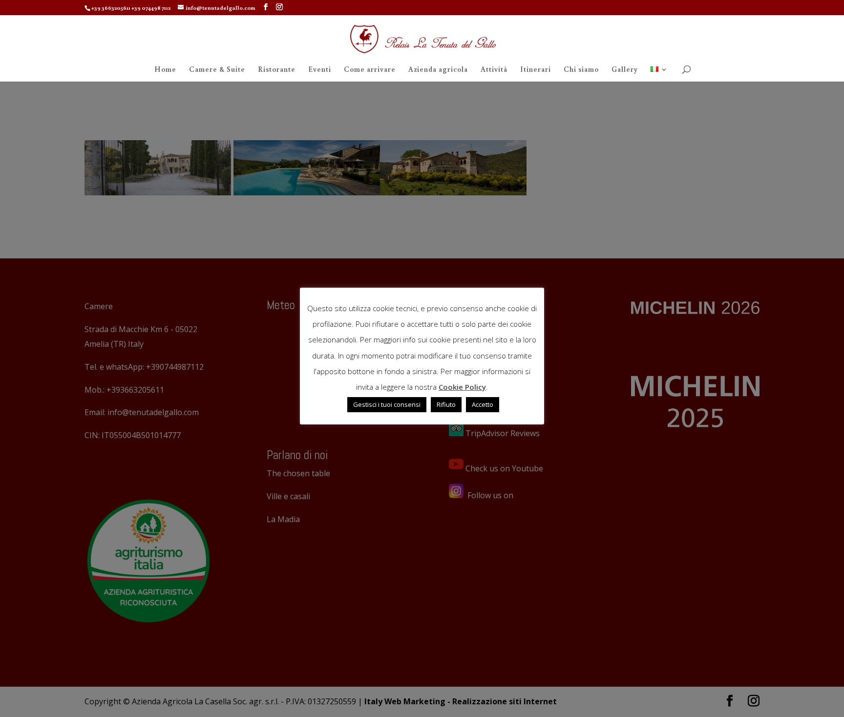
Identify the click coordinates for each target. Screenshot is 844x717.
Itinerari (535, 70)
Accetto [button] (482, 404)
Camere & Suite (217, 70)
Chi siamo (581, 70)
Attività (494, 70)
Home (165, 70)
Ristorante (276, 70)
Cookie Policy (462, 387)
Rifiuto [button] (446, 404)
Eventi (319, 70)
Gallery (625, 70)
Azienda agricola (438, 70)
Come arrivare (370, 70)
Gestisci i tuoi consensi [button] (387, 404)
